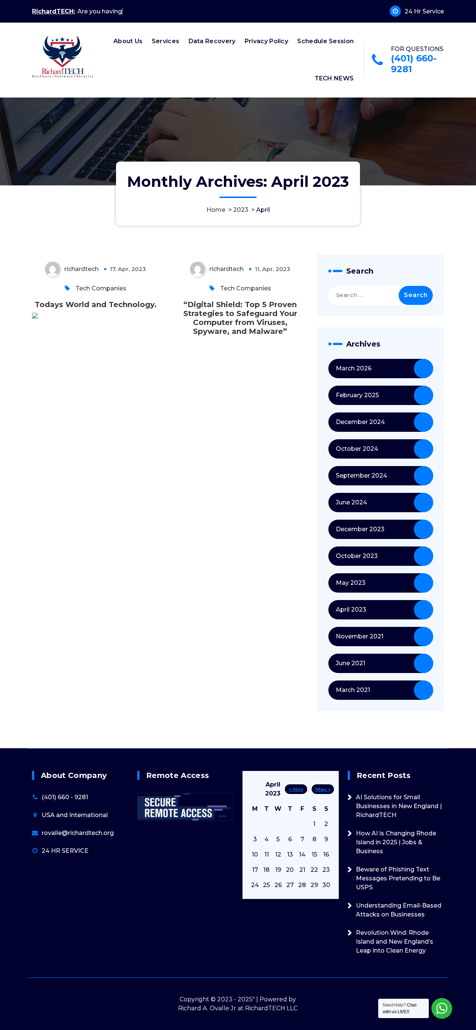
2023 (240, 209)
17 (255, 869)
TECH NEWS (334, 78)
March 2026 (354, 368)
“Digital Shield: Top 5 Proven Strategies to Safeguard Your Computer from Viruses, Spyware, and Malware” (240, 318)
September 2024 (361, 475)
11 (266, 854)
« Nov (296, 789)
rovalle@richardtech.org (78, 832)
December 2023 (360, 529)
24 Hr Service (424, 11)
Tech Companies (100, 288)
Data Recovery (212, 41)
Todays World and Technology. (96, 304)
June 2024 (351, 502)
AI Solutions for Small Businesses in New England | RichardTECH (399, 806)
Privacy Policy (266, 41)
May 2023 (351, 582)
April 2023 (351, 609)
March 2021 (353, 689)
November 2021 (359, 636)
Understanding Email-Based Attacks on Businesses (398, 910)
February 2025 (357, 395)
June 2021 (350, 663)
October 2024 (357, 448)
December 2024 (360, 421)
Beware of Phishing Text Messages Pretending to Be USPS (398, 878)
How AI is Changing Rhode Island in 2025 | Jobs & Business (396, 842)
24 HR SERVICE (65, 850)
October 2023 (357, 555)
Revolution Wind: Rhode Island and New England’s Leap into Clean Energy (394, 941)
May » (323, 789)
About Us (127, 41)
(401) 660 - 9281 (65, 797)
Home (215, 209)
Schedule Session (325, 41)
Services (165, 41)
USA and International (75, 815)
